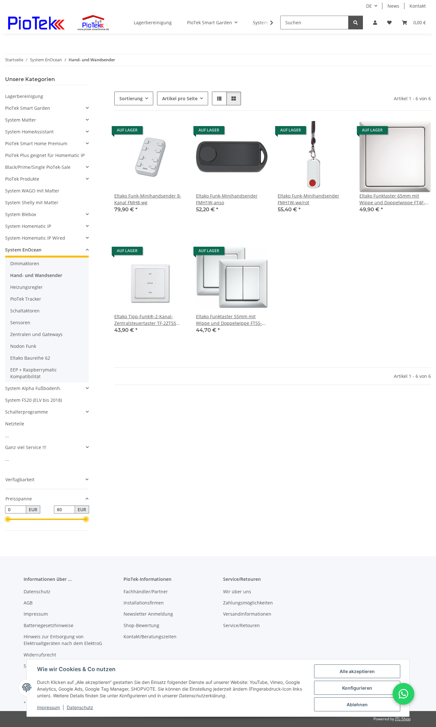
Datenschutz (80, 707)
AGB (28, 603)
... (7, 435)
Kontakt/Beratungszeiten (150, 636)
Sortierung (131, 98)
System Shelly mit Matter (31, 202)
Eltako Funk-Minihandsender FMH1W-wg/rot (308, 199)
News (393, 6)
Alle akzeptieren (357, 671)
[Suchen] (355, 22)
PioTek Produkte (22, 179)
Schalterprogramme (26, 412)
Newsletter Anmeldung (148, 614)
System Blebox (20, 214)
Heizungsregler (26, 287)
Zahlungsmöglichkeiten (248, 603)
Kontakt (418, 6)
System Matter (20, 120)
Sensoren (20, 322)
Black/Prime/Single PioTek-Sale (38, 167)
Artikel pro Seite (180, 98)
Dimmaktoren (24, 263)
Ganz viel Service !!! (25, 447)
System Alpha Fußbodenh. (33, 388)
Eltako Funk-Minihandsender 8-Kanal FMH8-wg (147, 199)
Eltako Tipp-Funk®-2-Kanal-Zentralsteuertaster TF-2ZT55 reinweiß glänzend (145, 319)
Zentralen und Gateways (36, 334)
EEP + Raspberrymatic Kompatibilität (33, 373)
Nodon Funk (23, 346)
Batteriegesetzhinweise (48, 625)
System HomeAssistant (29, 132)
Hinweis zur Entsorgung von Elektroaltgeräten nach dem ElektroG (63, 639)
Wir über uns (237, 591)
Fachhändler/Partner (146, 591)
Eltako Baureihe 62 (30, 358)
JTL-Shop (402, 719)
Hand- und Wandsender (36, 275)
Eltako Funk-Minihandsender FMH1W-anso (227, 199)
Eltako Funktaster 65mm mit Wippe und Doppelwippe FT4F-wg (392, 199)
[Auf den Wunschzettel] (175, 132)
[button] (375, 22)
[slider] (7, 519)
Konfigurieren (357, 688)
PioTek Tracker (25, 299)
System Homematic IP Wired (35, 238)
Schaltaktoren (25, 311)
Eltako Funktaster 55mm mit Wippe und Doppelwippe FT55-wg (229, 319)
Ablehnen (357, 704)
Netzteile (14, 424)
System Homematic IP (28, 226)
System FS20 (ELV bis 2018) (33, 400)
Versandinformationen (247, 614)
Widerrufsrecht (40, 655)
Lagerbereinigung (24, 96)
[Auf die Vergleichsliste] (158, 132)
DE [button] (369, 6)
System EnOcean (23, 250)
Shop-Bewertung (141, 625)
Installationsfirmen (144, 603)
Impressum (48, 707)
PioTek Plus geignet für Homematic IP (45, 155)
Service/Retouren (241, 625)
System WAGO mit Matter (32, 191)
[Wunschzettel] (389, 22)
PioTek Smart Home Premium (36, 143)
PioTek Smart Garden (27, 108)
